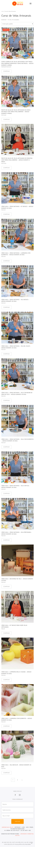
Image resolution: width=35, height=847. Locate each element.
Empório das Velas (7, 827)
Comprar (6, 71)
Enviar (17, 821)
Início (2, 11)
